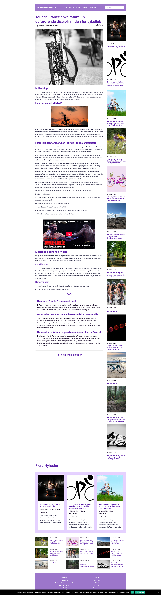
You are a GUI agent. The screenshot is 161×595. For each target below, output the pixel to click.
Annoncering (69, 7)
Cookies (84, 7)
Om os (78, 7)
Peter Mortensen (53, 26)
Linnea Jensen (55, 509)
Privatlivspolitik (140, 592)
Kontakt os (92, 7)
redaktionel (99, 25)
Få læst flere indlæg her (69, 354)
